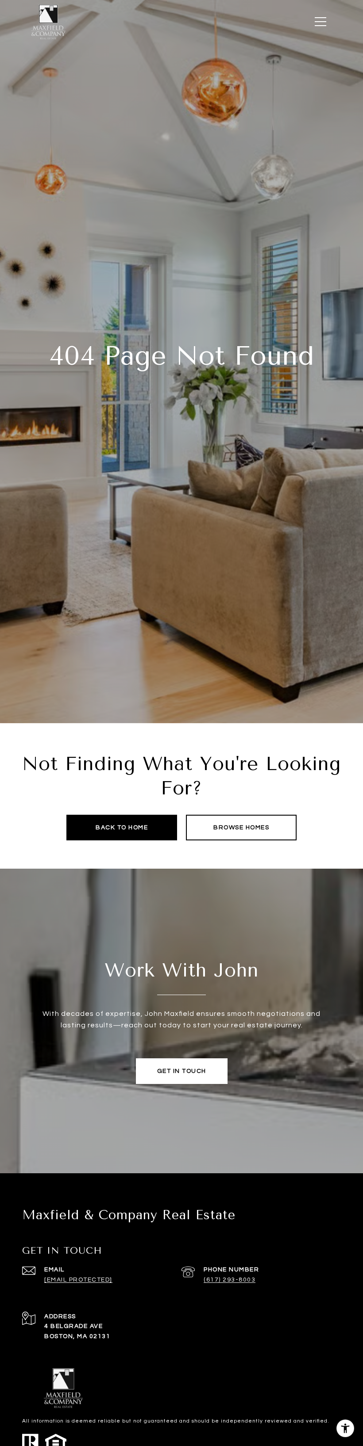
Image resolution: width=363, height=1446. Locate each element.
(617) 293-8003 (229, 1280)
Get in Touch (181, 1071)
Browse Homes (241, 827)
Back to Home (122, 827)
